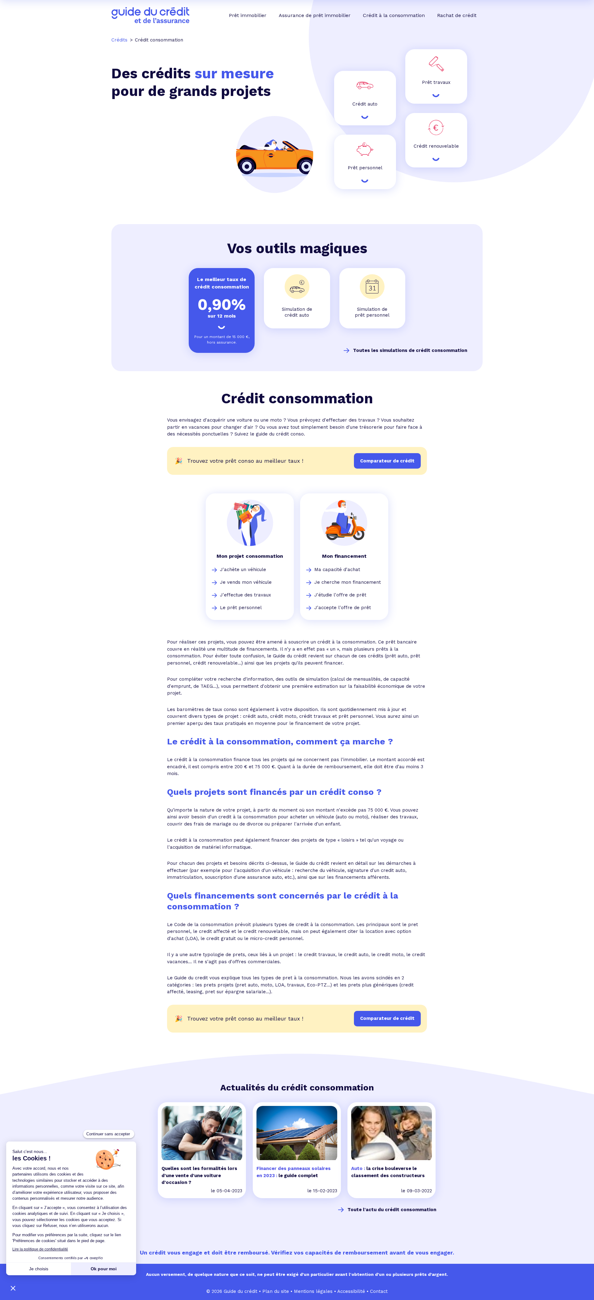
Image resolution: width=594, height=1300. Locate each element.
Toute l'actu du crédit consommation (391, 1209)
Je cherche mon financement (347, 582)
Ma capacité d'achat (337, 569)
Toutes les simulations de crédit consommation (410, 350)
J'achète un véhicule (243, 569)
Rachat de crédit (456, 15)
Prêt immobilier (247, 15)
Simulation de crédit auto (297, 312)
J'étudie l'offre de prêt (340, 595)
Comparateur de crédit (387, 1018)
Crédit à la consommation (394, 15)
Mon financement (344, 556)
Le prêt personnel (241, 607)
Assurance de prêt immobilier (315, 15)
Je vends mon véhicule (246, 582)
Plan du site (275, 1291)
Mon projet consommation (250, 556)
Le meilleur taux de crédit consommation (222, 283)
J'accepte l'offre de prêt (342, 607)
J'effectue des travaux (245, 595)
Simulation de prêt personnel (372, 312)
